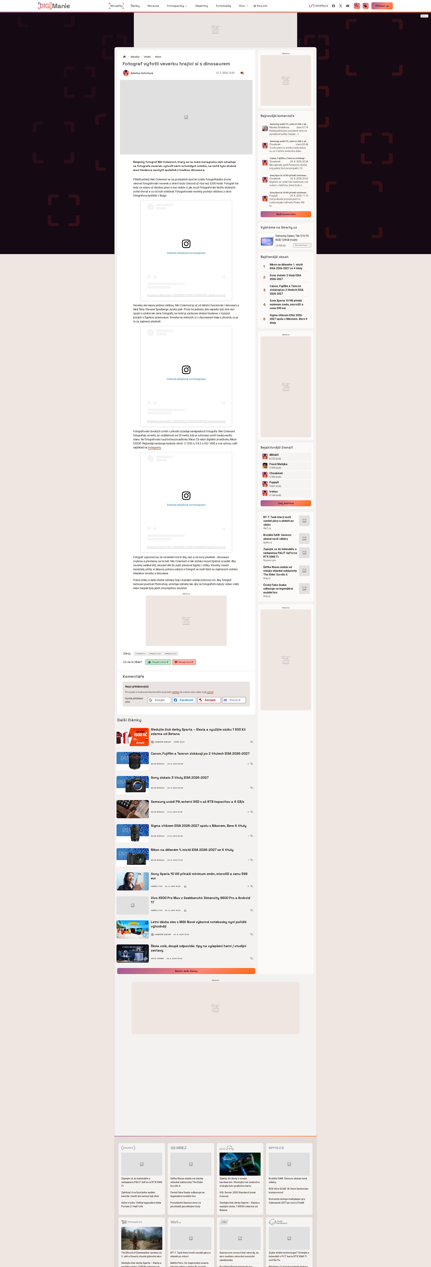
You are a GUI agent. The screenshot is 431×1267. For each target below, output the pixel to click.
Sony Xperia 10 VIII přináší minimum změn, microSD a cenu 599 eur (199, 876)
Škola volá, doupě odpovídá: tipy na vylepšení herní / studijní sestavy (198, 948)
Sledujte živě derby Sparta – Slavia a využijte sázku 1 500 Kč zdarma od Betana (198, 731)
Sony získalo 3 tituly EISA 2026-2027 (180, 778)
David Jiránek (157, 959)
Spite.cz (267, 542)
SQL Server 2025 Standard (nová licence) (238, 1194)
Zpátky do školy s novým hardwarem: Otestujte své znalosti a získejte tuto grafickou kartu (240, 1182)
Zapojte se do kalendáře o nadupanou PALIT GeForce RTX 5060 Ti (280, 553)
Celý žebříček (286, 503)
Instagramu (154, 447)
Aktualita (134, 57)
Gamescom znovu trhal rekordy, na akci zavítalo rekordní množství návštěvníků (239, 1256)
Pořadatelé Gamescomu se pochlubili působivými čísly (185, 1204)
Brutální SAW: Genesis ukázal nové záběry (277, 536)
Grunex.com (269, 560)
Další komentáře (286, 214)
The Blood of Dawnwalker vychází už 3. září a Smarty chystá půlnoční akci (141, 1254)
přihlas (175, 692)
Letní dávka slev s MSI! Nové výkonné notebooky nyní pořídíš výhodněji (198, 924)
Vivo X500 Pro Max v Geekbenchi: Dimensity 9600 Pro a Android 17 (200, 900)
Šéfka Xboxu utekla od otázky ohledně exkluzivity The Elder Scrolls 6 (280, 571)
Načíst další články (186, 971)
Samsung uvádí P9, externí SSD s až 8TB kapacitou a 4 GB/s (197, 802)
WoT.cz (267, 528)
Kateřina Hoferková (142, 73)
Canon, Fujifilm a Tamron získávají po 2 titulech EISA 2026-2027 (200, 753)
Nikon (158, 57)
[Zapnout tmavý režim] (366, 6)
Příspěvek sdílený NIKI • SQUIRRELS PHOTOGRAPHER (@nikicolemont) (186, 295)
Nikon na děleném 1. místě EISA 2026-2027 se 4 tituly (192, 850)
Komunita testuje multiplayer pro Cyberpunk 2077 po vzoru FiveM (287, 1201)
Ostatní (147, 57)
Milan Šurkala (157, 764)
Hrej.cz (267, 578)
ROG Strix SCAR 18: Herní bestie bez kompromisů (288, 1190)
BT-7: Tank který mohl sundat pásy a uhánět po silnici (278, 521)
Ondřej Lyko (156, 886)
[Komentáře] (242, 73)
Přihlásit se (382, 5)
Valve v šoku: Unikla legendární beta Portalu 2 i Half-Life (141, 1204)
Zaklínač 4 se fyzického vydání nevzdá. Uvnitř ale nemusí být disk (140, 1194)
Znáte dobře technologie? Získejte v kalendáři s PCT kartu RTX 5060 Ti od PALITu (289, 1256)
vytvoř (210, 692)
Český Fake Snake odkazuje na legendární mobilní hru (278, 588)
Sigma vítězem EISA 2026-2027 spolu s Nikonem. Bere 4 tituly (198, 826)
